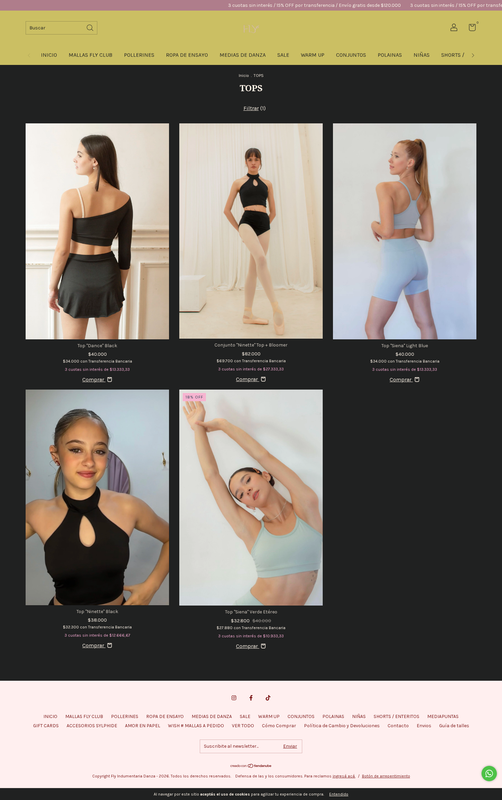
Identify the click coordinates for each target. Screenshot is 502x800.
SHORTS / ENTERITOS (396, 716)
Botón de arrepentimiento (386, 776)
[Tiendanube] (251, 766)
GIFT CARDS (46, 726)
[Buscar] (90, 27)
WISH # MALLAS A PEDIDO (196, 726)
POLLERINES (139, 55)
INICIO (49, 55)
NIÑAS (422, 55)
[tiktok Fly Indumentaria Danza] (268, 698)
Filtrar (251, 108)
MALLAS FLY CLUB (90, 55)
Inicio (244, 75)
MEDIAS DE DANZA (243, 55)
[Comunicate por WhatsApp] (489, 773)
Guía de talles (454, 726)
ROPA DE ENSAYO (187, 55)
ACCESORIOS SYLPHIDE (92, 726)
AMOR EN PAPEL (142, 726)
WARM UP (312, 55)
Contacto (398, 726)
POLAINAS (390, 55)
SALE (283, 55)
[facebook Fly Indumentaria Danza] (251, 698)
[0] (469, 29)
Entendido (338, 794)
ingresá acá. (344, 776)
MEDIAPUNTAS (443, 716)
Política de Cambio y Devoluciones (342, 726)
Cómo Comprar (279, 726)
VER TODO (243, 726)
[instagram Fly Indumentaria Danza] (234, 698)
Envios (424, 726)
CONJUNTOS (351, 55)
